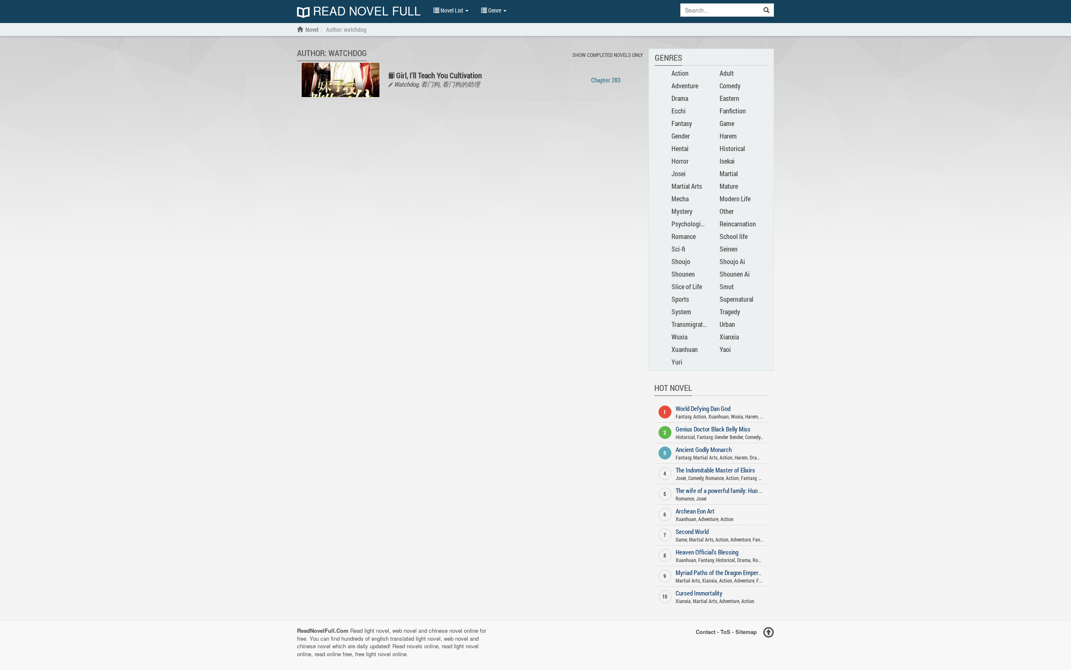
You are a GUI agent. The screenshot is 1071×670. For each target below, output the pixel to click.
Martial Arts (686, 186)
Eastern (729, 98)
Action (680, 73)
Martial (729, 173)
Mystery (681, 211)
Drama (679, 98)
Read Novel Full (365, 11)
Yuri (676, 361)
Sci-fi (678, 248)
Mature (729, 186)
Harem (728, 135)
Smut (727, 286)
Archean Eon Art (695, 511)
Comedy (730, 85)
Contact (705, 632)
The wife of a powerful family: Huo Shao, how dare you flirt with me (756, 490)
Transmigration (691, 324)
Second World (692, 531)
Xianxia (729, 336)
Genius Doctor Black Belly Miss (713, 429)
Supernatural (736, 299)
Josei (678, 173)
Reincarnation (738, 223)
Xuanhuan (684, 349)
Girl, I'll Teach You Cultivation (439, 75)
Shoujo (680, 261)
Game (727, 123)
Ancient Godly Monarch (704, 449)
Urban (727, 324)
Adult (727, 73)
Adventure (684, 85)
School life (734, 236)
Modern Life (735, 198)
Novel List (451, 10)
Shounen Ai (735, 274)
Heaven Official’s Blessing (707, 552)
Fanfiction (733, 110)
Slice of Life (686, 286)
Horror (680, 161)
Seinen (729, 248)
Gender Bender (729, 437)
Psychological (689, 223)
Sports (680, 299)
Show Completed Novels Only (607, 55)
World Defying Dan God (703, 408)
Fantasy (681, 123)
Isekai (727, 161)
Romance (683, 236)
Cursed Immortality (699, 593)
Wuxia (679, 336)
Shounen (683, 274)
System (681, 311)
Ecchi (678, 110)
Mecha (680, 198)
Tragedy (730, 311)
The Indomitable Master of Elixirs (715, 470)
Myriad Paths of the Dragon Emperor (720, 572)
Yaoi (725, 349)
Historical (732, 148)
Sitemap (746, 632)
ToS (725, 632)
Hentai (680, 148)
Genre (494, 10)
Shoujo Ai (732, 261)
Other (727, 211)
